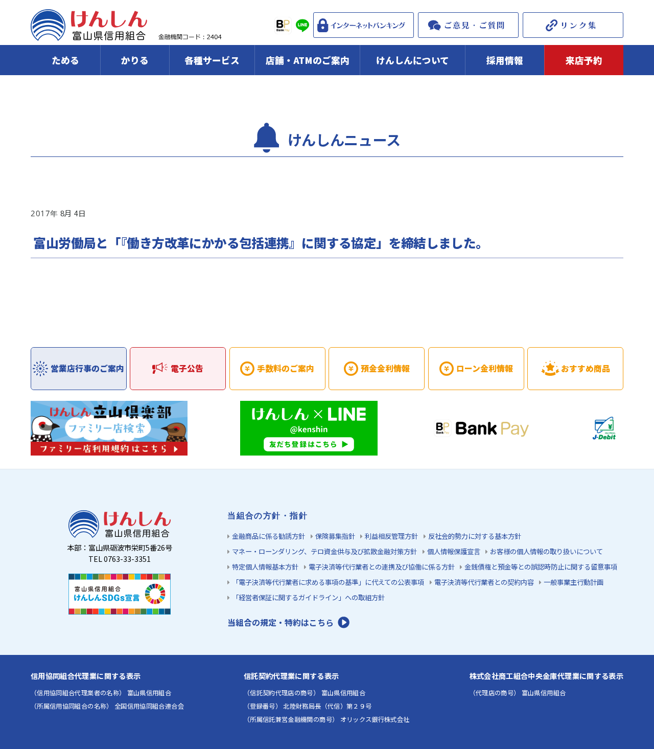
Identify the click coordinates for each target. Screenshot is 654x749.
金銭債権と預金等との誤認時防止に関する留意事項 (540, 567)
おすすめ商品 (585, 368)
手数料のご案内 (285, 368)
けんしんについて (412, 60)
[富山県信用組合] (128, 34)
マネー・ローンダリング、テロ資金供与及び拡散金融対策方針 (324, 551)
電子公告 (187, 368)
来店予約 (584, 60)
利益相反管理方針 (391, 536)
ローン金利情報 (484, 368)
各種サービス (212, 60)
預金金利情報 (385, 368)
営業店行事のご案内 (87, 368)
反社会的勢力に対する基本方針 (474, 536)
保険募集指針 (335, 536)
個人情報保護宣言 (453, 551)
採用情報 (504, 60)
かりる (135, 60)
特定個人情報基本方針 (265, 567)
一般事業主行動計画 (573, 582)
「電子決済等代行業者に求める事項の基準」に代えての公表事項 (328, 582)
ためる (65, 60)
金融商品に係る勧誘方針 (268, 536)
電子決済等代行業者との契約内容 (484, 582)
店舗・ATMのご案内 (307, 60)
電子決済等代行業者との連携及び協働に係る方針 (382, 567)
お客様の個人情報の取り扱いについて (546, 551)
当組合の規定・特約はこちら (280, 622)
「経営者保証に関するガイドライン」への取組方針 (308, 597)
